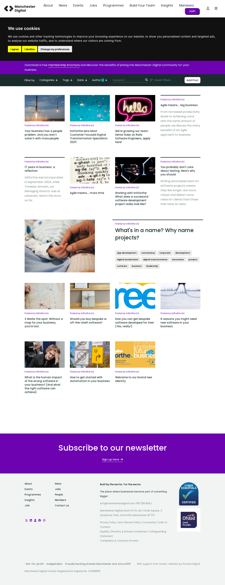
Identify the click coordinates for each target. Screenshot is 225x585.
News (63, 5)
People (59, 494)
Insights (167, 5)
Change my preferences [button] (55, 49)
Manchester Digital (20, 8)
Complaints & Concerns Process (119, 540)
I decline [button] (30, 49)
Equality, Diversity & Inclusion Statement (124, 531)
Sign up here (110, 459)
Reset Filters (162, 80)
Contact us (62, 505)
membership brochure (64, 65)
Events (78, 5)
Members (186, 5)
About (48, 5)
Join (192, 11)
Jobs (93, 5)
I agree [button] (15, 49)
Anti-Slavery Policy (129, 522)
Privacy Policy (108, 522)
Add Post (192, 80)
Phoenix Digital (191, 564)
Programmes (113, 5)
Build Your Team (142, 5)
